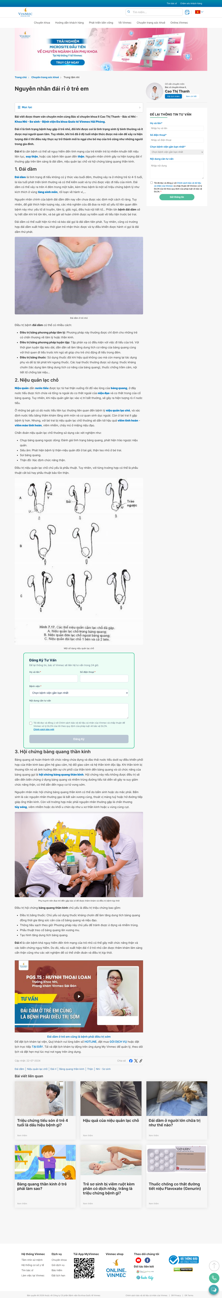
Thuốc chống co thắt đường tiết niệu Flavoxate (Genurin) (175, 1186)
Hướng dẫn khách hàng (69, 22)
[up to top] (214, 1266)
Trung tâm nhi (71, 77)
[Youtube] (138, 1260)
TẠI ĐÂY (37, 1046)
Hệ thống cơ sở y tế (33, 1265)
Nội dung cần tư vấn (40, 700)
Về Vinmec (125, 22)
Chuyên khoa (42, 22)
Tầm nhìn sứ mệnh (32, 1260)
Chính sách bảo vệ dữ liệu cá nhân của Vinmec (147, 1295)
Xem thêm (22, 1135)
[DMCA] (183, 1269)
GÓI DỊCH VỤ (118, 1041)
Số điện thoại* (158, 135)
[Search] (128, 12)
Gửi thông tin (177, 197)
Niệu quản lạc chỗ (37, 1069)
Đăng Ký (78, 739)
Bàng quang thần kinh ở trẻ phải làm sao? (42, 1186)
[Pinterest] (140, 1061)
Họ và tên (35, 672)
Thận (90, 1069)
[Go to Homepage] (25, 12)
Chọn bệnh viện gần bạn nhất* (168, 146)
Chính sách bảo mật (43, 729)
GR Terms (189, 1295)
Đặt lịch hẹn (58, 1275)
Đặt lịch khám (173, 96)
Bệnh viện (35, 686)
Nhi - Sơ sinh (103, 1069)
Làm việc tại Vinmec (33, 1275)
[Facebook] (131, 1061)
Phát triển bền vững (101, 22)
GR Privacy (176, 1295)
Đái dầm (19, 1069)
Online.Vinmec (179, 22)
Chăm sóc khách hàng (191, 3)
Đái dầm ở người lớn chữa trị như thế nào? (174, 1122)
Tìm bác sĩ (172, 3)
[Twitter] (136, 1061)
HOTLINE (90, 1041)
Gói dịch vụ (58, 1265)
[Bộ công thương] (183, 1260)
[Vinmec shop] (116, 1268)
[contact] (214, 1278)
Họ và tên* (156, 123)
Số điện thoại (88, 672)
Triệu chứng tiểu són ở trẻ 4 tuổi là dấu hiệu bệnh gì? (42, 1122)
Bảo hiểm (57, 1270)
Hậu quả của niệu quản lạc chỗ (111, 1120)
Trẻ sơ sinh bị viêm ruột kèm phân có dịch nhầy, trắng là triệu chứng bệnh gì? (109, 1189)
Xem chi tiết (191, 96)
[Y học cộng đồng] (145, 1271)
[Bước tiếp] (145, 1278)
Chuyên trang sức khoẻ (151, 22)
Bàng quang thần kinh (71, 1069)
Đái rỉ (53, 1069)
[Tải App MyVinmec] (84, 1268)
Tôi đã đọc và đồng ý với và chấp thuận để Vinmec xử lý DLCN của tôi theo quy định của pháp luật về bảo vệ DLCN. (178, 187)
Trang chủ (21, 77)
